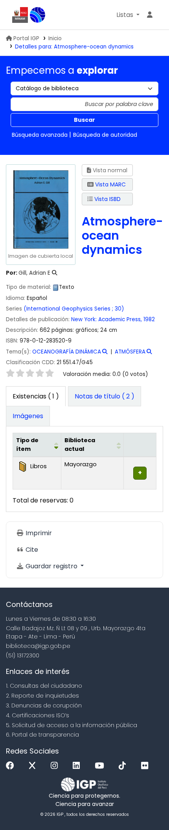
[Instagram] (56, 766)
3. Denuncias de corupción (44, 705)
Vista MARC (110, 184)
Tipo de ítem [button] (27, 444)
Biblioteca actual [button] (79, 444)
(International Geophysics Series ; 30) (74, 309)
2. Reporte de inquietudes (42, 696)
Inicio (55, 38)
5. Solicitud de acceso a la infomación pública (71, 725)
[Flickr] (146, 766)
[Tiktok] (124, 766)
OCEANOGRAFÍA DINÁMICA (66, 351)
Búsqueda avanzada (40, 135)
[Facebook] (12, 766)
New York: (84, 319)
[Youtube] (101, 766)
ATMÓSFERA (130, 351)
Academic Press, (120, 319)
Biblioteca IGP (38, 15)
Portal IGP (26, 38)
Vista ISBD (107, 199)
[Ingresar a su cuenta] (150, 15)
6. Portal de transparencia (42, 735)
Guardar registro (51, 566)
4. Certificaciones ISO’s (37, 715)
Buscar (84, 120)
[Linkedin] (78, 766)
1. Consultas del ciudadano (44, 686)
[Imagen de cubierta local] (40, 208)
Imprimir (38, 533)
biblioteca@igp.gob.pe (38, 646)
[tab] (104, 396)
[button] (128, 15)
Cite (31, 549)
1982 (149, 319)
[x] (34, 766)
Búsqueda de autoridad (105, 135)
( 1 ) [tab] (36, 396)
